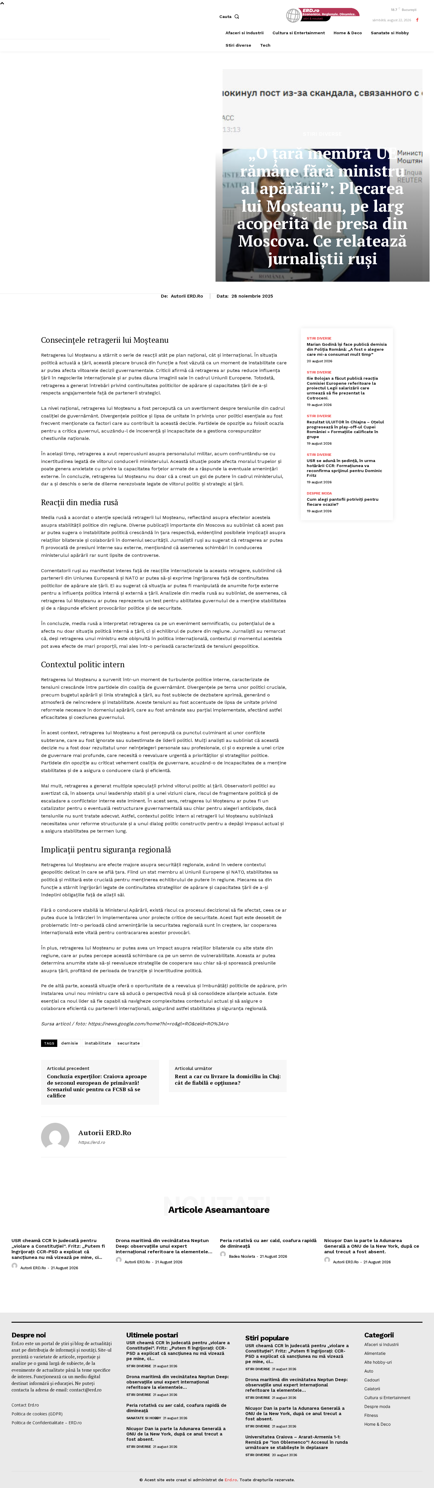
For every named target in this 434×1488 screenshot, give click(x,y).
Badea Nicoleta (242, 1256)
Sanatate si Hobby (143, 1418)
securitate (129, 1043)
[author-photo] (15, 1267)
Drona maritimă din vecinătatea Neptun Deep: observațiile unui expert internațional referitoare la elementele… (164, 1246)
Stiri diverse (322, 134)
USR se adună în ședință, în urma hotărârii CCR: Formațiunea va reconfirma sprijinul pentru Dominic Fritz (344, 468)
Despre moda (319, 493)
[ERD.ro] (322, 15)
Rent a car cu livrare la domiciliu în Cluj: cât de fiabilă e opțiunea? (228, 1079)
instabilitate (98, 1043)
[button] (230, 16)
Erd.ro (231, 1479)
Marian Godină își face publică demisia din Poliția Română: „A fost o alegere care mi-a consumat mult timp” (347, 349)
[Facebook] (417, 20)
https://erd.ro (91, 1142)
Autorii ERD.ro (187, 296)
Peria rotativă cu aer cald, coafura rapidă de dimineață (268, 1243)
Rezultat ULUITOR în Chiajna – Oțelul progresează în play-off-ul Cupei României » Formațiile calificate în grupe (345, 429)
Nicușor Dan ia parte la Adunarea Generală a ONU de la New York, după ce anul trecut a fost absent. (371, 1246)
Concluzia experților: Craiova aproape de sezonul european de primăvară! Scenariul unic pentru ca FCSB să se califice (97, 1086)
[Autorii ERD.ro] (55, 1137)
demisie (69, 1043)
